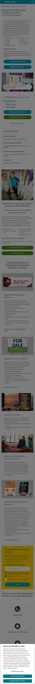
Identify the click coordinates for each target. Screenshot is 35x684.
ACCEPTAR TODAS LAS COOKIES (17, 680)
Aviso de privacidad (12, 668)
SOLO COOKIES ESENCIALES (17, 676)
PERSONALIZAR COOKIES (17, 671)
